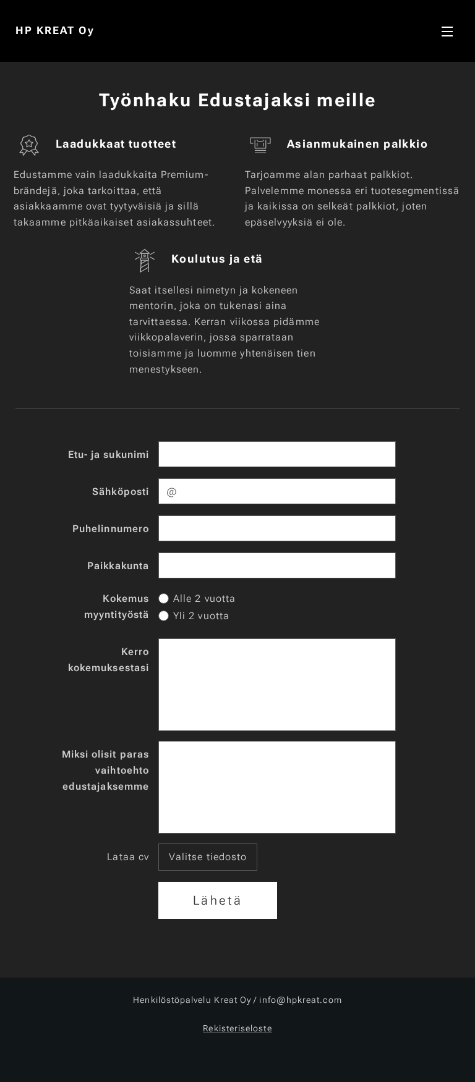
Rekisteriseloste (237, 1028)
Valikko (447, 31)
